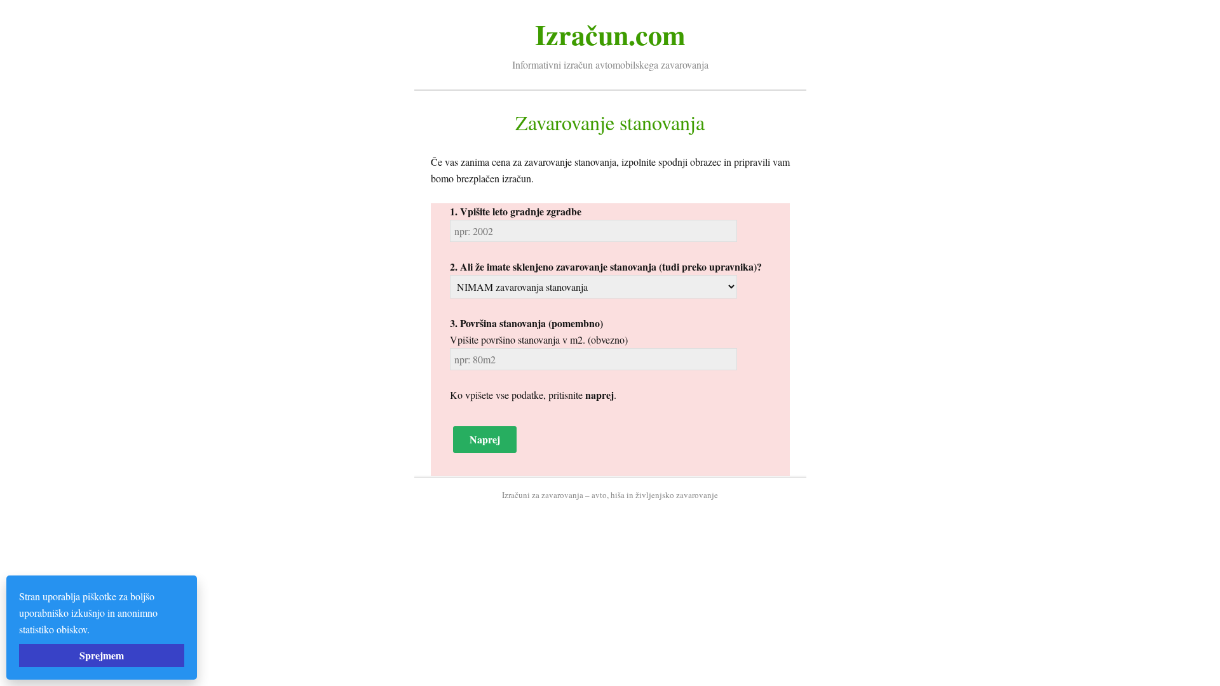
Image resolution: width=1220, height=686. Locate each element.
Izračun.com (610, 34)
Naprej (485, 439)
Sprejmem (101, 655)
